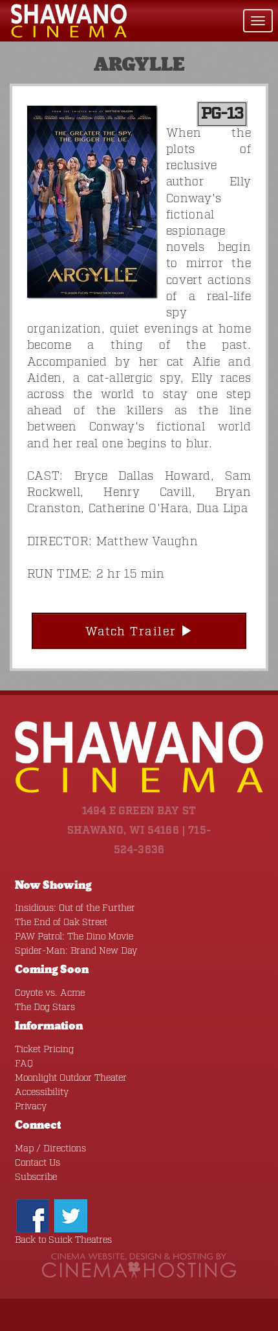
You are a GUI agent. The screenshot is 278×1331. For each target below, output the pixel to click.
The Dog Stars (45, 1007)
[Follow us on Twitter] (70, 1215)
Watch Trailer (132, 632)
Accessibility (42, 1092)
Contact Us (37, 1163)
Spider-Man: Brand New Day (76, 951)
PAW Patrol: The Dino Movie (74, 937)
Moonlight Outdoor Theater (71, 1078)
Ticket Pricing (44, 1049)
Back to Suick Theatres (63, 1240)
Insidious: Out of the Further (75, 908)
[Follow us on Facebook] (32, 1215)
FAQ (24, 1064)
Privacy (31, 1107)
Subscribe (36, 1177)
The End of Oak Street (61, 922)
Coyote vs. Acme (50, 993)
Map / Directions (50, 1149)
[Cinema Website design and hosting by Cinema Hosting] (139, 1266)
